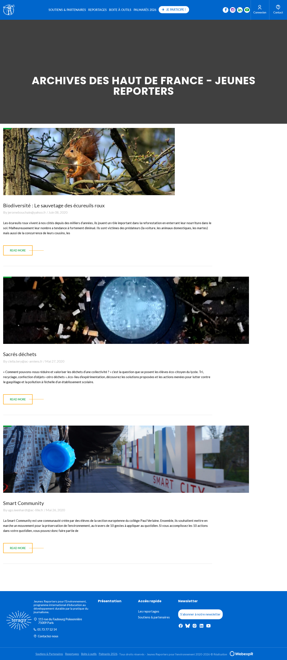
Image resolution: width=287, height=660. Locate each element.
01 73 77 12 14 (47, 629)
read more (18, 250)
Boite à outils (120, 10)
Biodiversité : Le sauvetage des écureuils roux (54, 205)
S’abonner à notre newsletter (200, 614)
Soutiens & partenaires (154, 617)
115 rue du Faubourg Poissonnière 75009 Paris (60, 621)
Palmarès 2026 (145, 10)
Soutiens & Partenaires (67, 10)
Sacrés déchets (19, 354)
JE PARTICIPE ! (176, 9)
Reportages (97, 10)
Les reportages (148, 611)
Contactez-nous (48, 636)
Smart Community (23, 503)
